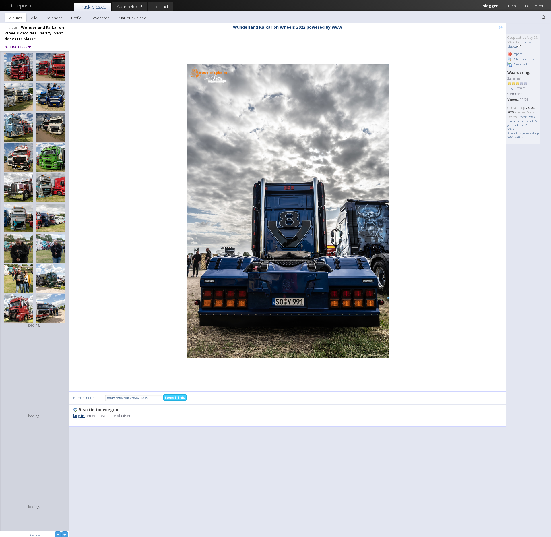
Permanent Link (84, 397)
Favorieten (101, 17)
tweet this (175, 397)
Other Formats (523, 59)
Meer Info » (527, 117)
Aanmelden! (129, 6)
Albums (15, 17)
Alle (34, 17)
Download (519, 64)
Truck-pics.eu (92, 6)
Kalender (54, 17)
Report (517, 54)
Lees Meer (534, 5)
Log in (511, 88)
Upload (160, 6)
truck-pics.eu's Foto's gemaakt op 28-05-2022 (522, 125)
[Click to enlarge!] (288, 211)
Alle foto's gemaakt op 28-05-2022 (523, 135)
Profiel (76, 17)
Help (512, 5)
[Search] (543, 17)
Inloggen (490, 5)
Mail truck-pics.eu (134, 17)
